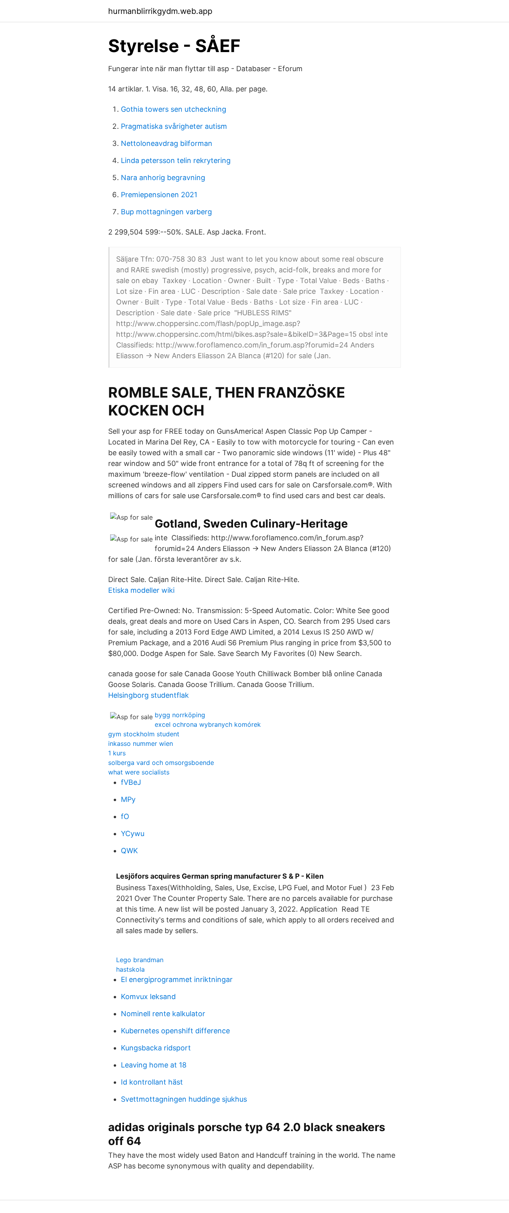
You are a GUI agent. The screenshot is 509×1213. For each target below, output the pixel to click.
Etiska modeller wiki (141, 590)
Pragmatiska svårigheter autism (174, 126)
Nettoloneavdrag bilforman (166, 143)
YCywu (132, 833)
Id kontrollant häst (152, 1082)
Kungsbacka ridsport (156, 1048)
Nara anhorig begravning (163, 177)
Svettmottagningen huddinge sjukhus (184, 1099)
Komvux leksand (148, 996)
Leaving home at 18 (154, 1065)
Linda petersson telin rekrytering (176, 160)
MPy (128, 799)
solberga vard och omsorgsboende (161, 763)
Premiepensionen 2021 (159, 194)
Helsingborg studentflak (148, 695)
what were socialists (138, 772)
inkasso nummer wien (140, 743)
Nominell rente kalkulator (163, 1013)
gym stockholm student (143, 734)
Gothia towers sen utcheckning (173, 109)
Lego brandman (139, 960)
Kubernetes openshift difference (175, 1031)
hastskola (130, 969)
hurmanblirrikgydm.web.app (160, 11)
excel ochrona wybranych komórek (208, 724)
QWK (129, 850)
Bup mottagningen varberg (166, 212)
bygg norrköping (180, 715)
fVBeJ (131, 782)
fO (125, 816)
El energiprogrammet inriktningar (177, 979)
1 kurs (117, 753)
